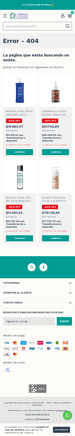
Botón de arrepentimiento (37, 414)
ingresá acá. (61, 410)
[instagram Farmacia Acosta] (32, 267)
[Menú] (5, 16)
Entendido (61, 430)
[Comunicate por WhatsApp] (67, 415)
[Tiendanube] (37, 419)
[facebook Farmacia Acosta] (43, 267)
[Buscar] (67, 26)
